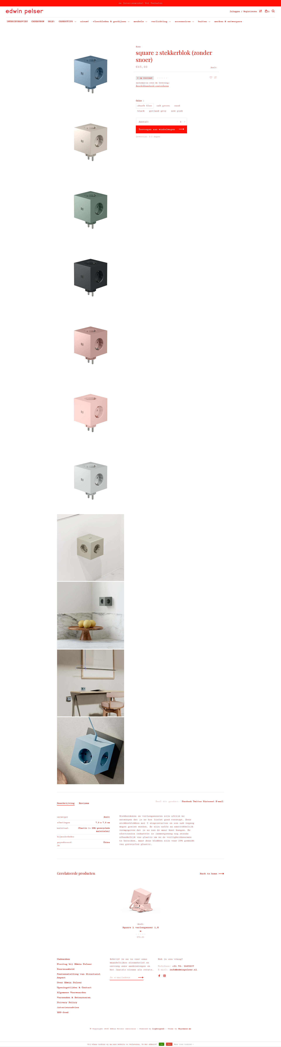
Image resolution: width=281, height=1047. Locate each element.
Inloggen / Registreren (243, 11)
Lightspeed (158, 1029)
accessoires (183, 21)
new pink (177, 111)
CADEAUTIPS (66, 21)
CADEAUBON (37, 21)
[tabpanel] (140, 910)
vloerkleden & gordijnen (109, 21)
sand (177, 105)
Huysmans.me (184, 1029)
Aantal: (144, 121)
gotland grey (157, 111)
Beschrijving (65, 803)
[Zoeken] (273, 11)
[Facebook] (159, 976)
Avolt (214, 67)
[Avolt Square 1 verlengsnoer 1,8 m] (140, 900)
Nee (169, 1044)
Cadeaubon (63, 959)
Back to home (208, 873)
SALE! (51, 21)
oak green (163, 105)
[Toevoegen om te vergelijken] (215, 78)
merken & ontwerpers (228, 21)
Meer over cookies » (184, 1044)
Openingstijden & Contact (74, 987)
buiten (202, 21)
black (140, 111)
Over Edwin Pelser (69, 982)
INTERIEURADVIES (17, 21)
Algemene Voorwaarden (71, 992)
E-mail (219, 801)
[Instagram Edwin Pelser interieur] (164, 976)
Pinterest (208, 801)
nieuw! (84, 21)
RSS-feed (62, 1012)
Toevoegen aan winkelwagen (157, 129)
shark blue (144, 105)
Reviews (84, 803)
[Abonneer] (140, 977)
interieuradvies (68, 1007)
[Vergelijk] (261, 11)
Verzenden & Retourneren (73, 997)
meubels (139, 21)
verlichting (159, 21)
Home (138, 47)
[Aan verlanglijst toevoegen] (212, 78)
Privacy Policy (67, 1002)
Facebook (187, 801)
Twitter (197, 801)
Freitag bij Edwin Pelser (74, 964)
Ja (161, 1044)
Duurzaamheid (65, 969)
